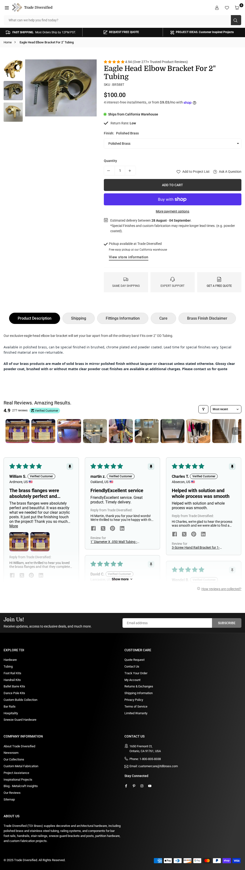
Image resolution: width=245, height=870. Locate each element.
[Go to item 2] (43, 431)
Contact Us (131, 666)
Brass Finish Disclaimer (207, 318)
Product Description (34, 318)
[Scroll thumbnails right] (235, 431)
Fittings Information (123, 318)
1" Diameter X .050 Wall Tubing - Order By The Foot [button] (113, 542)
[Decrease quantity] (109, 170)
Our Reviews (12, 793)
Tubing (8, 666)
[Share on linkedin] (122, 529)
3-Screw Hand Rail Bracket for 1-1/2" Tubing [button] (196, 547)
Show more (120, 579)
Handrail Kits (12, 680)
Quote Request (134, 660)
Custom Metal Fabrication (21, 766)
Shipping (78, 318)
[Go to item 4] (95, 431)
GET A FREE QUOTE (219, 286)
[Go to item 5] (121, 431)
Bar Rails (10, 706)
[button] (7, 7)
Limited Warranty (135, 713)
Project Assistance (16, 773)
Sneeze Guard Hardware (20, 719)
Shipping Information (138, 693)
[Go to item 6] (147, 431)
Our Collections (14, 759)
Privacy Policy (133, 700)
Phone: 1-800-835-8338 (145, 759)
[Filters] (203, 409)
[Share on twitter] (103, 529)
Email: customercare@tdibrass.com (153, 766)
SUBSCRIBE (226, 623)
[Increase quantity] (130, 170)
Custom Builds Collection (20, 700)
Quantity (110, 161)
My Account (132, 680)
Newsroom (11, 753)
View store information (128, 257)
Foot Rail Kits (12, 673)
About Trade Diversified (19, 746)
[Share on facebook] (93, 528)
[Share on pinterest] (112, 529)
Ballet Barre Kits (14, 686)
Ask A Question (229, 171)
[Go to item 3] (69, 431)
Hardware (10, 660)
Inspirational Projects (18, 779)
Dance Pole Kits (14, 693)
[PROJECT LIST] (228, 7)
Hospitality (11, 713)
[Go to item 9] (224, 431)
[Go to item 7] (172, 431)
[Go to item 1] (17, 431)
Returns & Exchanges (138, 686)
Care (163, 318)
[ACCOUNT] (217, 7)
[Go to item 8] (198, 431)
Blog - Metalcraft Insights (21, 786)
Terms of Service (135, 706)
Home (8, 42)
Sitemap (9, 799)
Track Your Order (135, 673)
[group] (61, 87)
